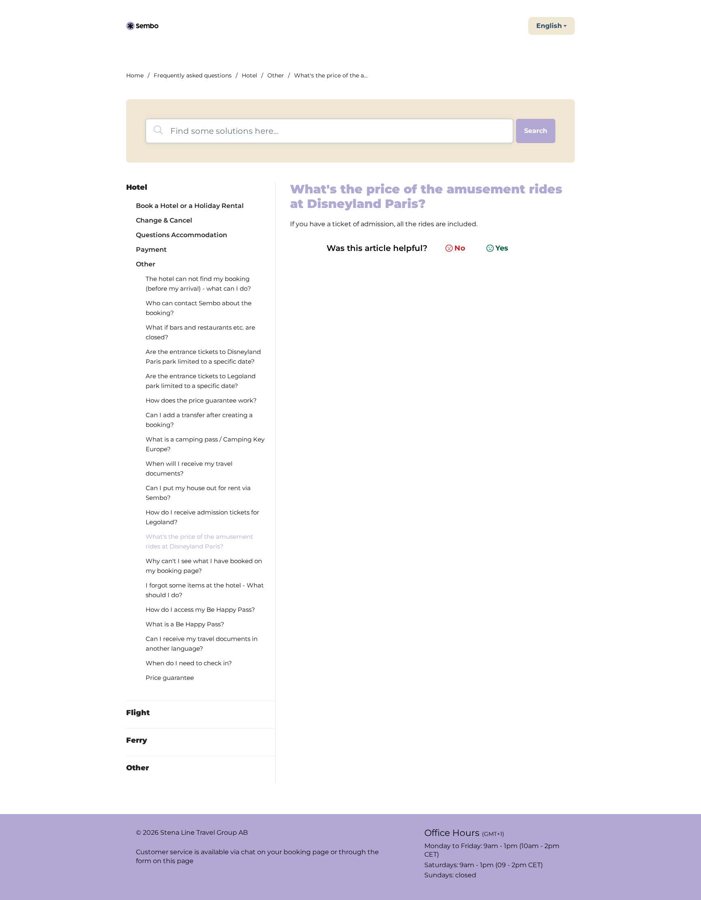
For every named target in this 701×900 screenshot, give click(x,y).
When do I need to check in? (189, 663)
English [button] (549, 26)
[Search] (535, 131)
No (459, 248)
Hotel (249, 75)
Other (275, 75)
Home (135, 75)
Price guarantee (170, 677)
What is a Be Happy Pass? (185, 624)
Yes (501, 248)
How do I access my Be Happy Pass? (200, 609)
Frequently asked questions (193, 75)
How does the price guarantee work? (201, 400)
